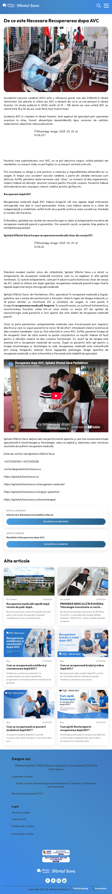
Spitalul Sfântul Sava (77, 272)
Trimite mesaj (80, 888)
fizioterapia (40, 346)
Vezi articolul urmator (56, 544)
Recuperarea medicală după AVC (24, 202)
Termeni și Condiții (21, 812)
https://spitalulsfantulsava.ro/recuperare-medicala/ (34, 484)
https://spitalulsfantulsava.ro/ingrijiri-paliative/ (32, 492)
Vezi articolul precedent (56, 521)
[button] (98, 5)
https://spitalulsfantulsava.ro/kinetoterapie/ (30, 499)
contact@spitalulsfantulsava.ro (22, 469)
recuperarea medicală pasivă (73, 283)
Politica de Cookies (23, 826)
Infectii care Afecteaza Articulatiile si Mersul (29, 514)
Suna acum (100, 888)
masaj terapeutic (21, 350)
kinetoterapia (21, 346)
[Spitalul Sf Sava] (21, 5)
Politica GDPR (19, 819)
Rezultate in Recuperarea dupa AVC (25, 537)
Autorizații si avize (23, 834)
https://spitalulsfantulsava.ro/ (21, 476)
